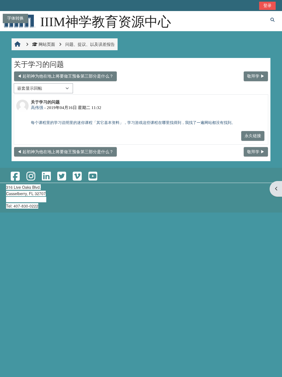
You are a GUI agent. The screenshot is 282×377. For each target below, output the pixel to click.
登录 (267, 5)
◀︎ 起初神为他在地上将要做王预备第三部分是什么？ (65, 76)
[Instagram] (30, 176)
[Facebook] (15, 176)
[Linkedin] (46, 176)
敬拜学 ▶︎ (256, 76)
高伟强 (37, 107)
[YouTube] (92, 176)
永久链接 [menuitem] (253, 135)
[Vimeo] (77, 176)
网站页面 (47, 44)
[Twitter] (61, 176)
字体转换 (15, 18)
